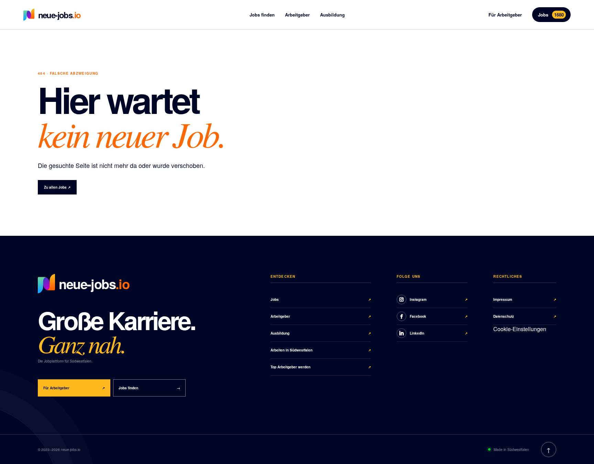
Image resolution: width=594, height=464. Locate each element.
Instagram (439, 299)
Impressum (524, 299)
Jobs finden (262, 14)
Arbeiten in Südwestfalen (321, 350)
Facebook (439, 316)
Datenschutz (524, 316)
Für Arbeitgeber (505, 14)
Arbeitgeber (297, 14)
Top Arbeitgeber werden (321, 367)
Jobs (551, 14)
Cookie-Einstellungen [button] (519, 329)
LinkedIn (439, 333)
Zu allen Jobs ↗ (57, 187)
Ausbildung (332, 14)
